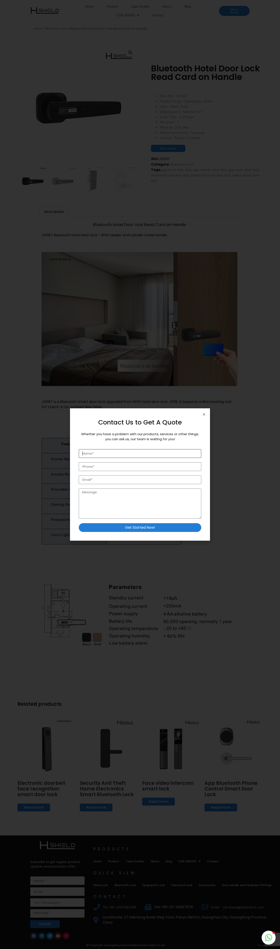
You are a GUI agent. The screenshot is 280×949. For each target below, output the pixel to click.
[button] (269, 938)
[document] (140, 474)
